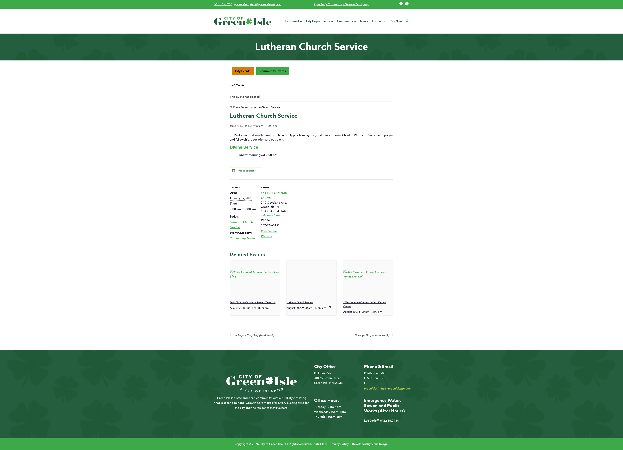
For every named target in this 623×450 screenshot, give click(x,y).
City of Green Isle (242, 21)
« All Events (237, 85)
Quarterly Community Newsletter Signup (341, 4)
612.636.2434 (389, 421)
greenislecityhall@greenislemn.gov (257, 4)
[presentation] (255, 279)
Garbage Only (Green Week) (372, 335)
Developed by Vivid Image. (370, 444)
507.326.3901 (223, 4)
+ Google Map (270, 215)
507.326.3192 (376, 378)
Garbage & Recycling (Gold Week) (253, 335)
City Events (242, 71)
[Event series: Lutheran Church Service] (330, 307)
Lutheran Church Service (300, 302)
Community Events (273, 71)
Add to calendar (246, 170)
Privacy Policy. (340, 444)
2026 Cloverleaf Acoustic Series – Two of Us (252, 302)
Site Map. (320, 444)
